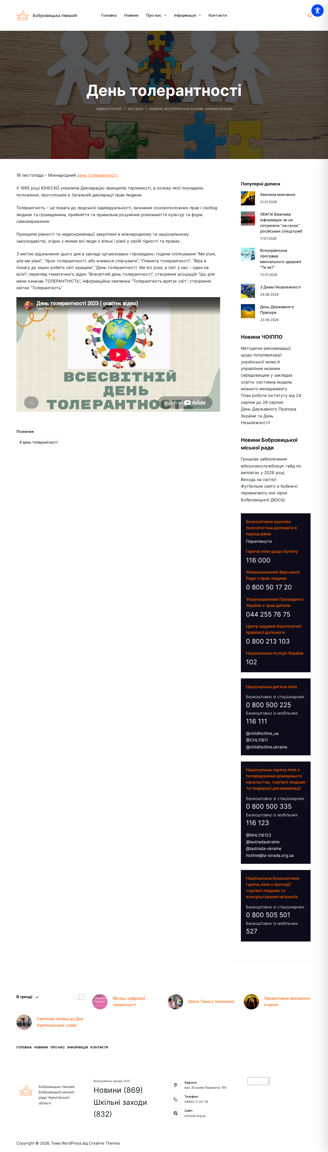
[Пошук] (310, 15)
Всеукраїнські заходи (184, 109)
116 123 (257, 823)
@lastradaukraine (263, 841)
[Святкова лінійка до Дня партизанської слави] (24, 1022)
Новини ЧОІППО (262, 337)
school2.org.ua (195, 1116)
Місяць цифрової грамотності (129, 1001)
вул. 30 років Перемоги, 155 (205, 1087)
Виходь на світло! (258, 479)
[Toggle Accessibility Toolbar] (317, 10)
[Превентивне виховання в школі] (251, 1001)
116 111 (256, 721)
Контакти (218, 15)
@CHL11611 (257, 740)
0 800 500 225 (268, 705)
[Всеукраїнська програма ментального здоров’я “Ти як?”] (248, 255)
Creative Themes (104, 1143)
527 (251, 931)
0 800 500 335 (269, 806)
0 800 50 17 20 (269, 587)
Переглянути (259, 541)
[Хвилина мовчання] (248, 198)
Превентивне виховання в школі (287, 1001)
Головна (109, 15)
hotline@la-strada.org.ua (270, 855)
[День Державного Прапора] (248, 311)
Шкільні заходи (218, 109)
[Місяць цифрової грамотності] (100, 1001)
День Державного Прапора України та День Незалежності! (268, 415)
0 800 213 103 (268, 641)
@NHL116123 (258, 835)
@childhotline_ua (262, 733)
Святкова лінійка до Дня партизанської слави (60, 1022)
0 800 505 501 (268, 915)
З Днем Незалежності (280, 287)
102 (251, 662)
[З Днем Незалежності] (248, 291)
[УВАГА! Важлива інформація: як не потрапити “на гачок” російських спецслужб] (248, 219)
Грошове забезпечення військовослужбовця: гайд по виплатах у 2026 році (271, 465)
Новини (131, 15)
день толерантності (97, 175)
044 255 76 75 (268, 614)
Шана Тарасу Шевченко (211, 1001)
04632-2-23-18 (196, 1102)
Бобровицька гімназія (55, 15)
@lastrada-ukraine (263, 848)
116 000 (258, 560)
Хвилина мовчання (277, 194)
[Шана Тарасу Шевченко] (175, 1001)
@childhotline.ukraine (266, 746)
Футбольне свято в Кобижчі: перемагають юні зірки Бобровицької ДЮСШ (269, 493)
